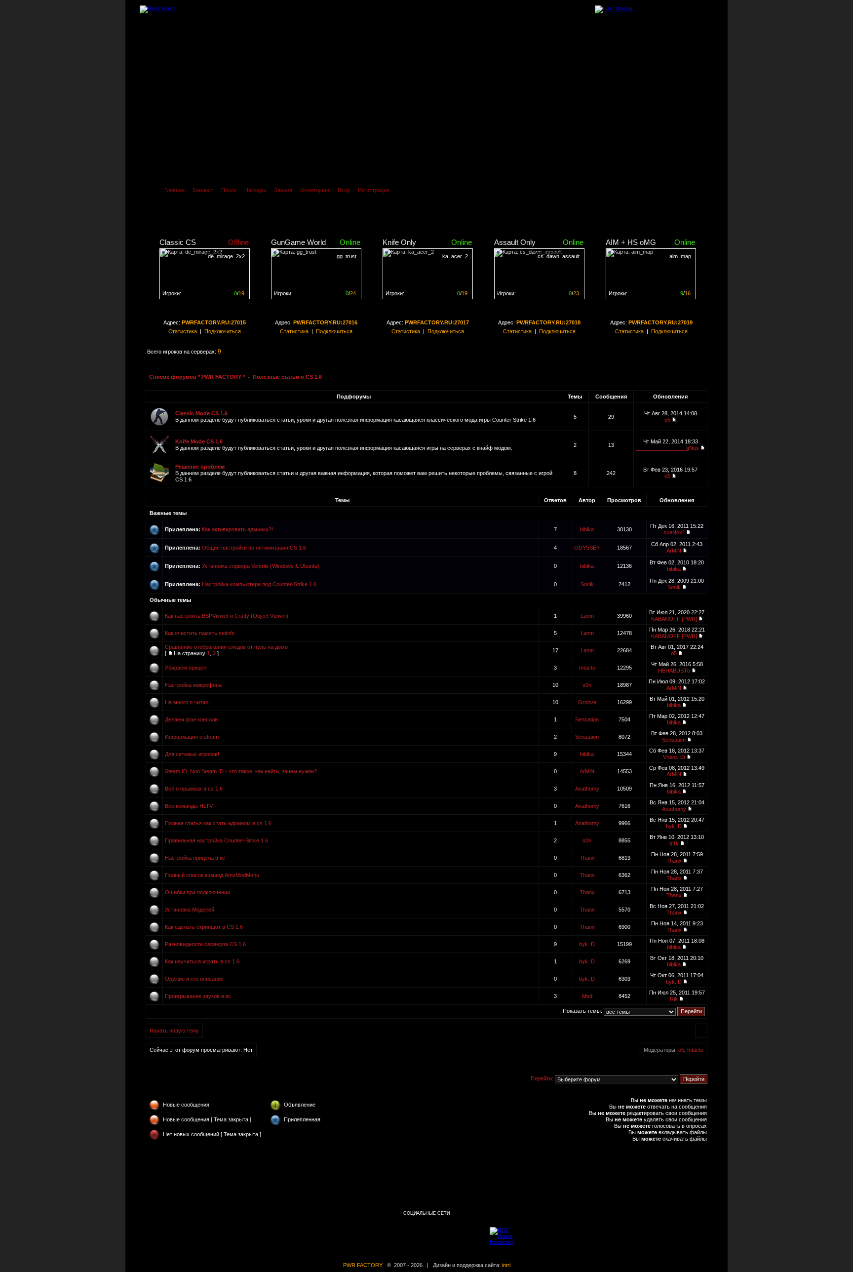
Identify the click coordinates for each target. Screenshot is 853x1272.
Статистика (182, 331)
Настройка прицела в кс (195, 858)
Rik (674, 999)
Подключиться (222, 331)
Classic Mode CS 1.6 (201, 413)
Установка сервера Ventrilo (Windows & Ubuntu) (260, 566)
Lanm (587, 616)
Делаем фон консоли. (192, 719)
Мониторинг (315, 190)
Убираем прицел (185, 668)
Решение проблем (200, 467)
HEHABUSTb (674, 671)
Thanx (587, 858)
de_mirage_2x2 (226, 256)
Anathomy (587, 789)
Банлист (203, 190)
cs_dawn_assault (559, 256)
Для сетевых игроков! (192, 754)
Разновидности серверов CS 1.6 (205, 944)
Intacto (587, 668)
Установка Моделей (189, 910)
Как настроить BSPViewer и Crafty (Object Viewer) (226, 616)
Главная (174, 190)
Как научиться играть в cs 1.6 (202, 961)
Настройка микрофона (193, 685)
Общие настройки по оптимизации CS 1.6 (254, 548)
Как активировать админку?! (237, 529)
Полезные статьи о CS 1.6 (287, 377)
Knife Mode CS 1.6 (199, 441)
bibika (587, 529)
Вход (344, 190)
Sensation (587, 719)
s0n (586, 685)
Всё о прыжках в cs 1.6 (194, 789)
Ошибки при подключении (197, 892)
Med (587, 996)
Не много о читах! (187, 702)
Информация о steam (192, 737)
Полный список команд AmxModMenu (212, 875)
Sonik (587, 584)
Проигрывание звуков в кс (198, 996)
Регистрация (373, 190)
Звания (283, 190)
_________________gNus (667, 448)
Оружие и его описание (194, 979)
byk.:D (674, 826)
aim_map (680, 256)
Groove (587, 702)
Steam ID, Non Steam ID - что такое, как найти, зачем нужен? (241, 771)
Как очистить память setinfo (199, 633)
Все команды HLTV (189, 806)
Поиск (228, 190)
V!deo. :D (674, 757)
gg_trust (346, 256)
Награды (255, 190)
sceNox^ (674, 532)
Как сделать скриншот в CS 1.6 (204, 927)
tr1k (674, 843)
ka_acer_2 (455, 256)
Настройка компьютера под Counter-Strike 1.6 (259, 584)
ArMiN (673, 551)
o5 (667, 420)
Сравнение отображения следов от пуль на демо (226, 647)
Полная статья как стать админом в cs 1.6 (218, 823)
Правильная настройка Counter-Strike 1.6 (216, 840)
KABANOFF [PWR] (674, 619)
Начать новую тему (174, 1031)
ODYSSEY (587, 548)
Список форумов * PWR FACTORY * (197, 377)
